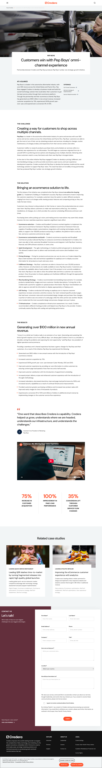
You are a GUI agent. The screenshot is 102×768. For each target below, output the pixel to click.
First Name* (44, 615)
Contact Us (63, 748)
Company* (44, 637)
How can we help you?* (47, 648)
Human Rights (79, 753)
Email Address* (45, 626)
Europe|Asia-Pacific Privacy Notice (24, 762)
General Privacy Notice (8, 762)
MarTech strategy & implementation (69, 90)
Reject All (64, 764)
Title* (70, 637)
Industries (48, 740)
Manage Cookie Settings (67, 760)
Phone (70, 626)
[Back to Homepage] (51, 3)
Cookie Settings (79, 740)
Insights (48, 748)
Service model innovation (70, 94)
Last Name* (72, 615)
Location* (44, 665)
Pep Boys (20, 136)
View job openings (7, 722)
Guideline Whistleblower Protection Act (85, 748)
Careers (62, 744)
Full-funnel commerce (69, 87)
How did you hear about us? (49, 676)
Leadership (63, 740)
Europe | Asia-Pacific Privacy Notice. (60, 711)
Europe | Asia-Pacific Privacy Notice (84, 744)
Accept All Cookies (76, 764)
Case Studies (9, 7)
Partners (48, 744)
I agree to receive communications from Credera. (60, 703)
